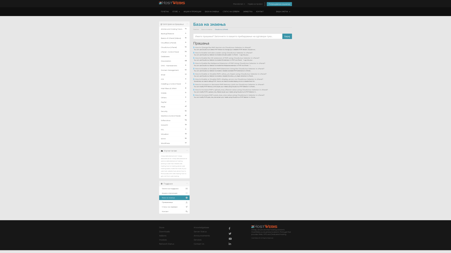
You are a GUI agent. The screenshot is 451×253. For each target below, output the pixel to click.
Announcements (202, 236)
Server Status (200, 232)
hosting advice (176, 166)
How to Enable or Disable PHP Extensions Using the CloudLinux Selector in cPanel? (229, 69)
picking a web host (167, 163)
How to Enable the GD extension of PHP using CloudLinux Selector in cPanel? (227, 58)
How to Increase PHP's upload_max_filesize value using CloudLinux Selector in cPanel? (231, 90)
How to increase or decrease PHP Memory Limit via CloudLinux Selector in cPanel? (229, 84)
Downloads (164, 232)
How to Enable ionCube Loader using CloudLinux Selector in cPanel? (224, 53)
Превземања (167, 202)
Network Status (166, 244)
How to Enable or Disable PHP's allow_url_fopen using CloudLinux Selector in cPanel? (231, 74)
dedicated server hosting (174, 161)
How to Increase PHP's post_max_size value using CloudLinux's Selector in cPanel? (230, 95)
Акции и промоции (192, 12)
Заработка (247, 12)
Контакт (260, 12)
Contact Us (199, 244)
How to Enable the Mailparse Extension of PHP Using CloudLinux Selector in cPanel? (230, 63)
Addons (162, 236)
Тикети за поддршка (169, 189)
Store (175, 12)
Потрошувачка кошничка (279, 4)
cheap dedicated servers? (169, 156)
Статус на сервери (231, 12)
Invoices (163, 240)
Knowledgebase (201, 227)
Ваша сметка (282, 12)
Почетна (165, 12)
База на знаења (212, 12)
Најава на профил (255, 4)
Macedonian (238, 4)
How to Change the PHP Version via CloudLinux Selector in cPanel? (223, 47)
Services (197, 240)
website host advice (174, 171)
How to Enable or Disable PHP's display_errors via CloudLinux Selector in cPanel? (229, 79)
